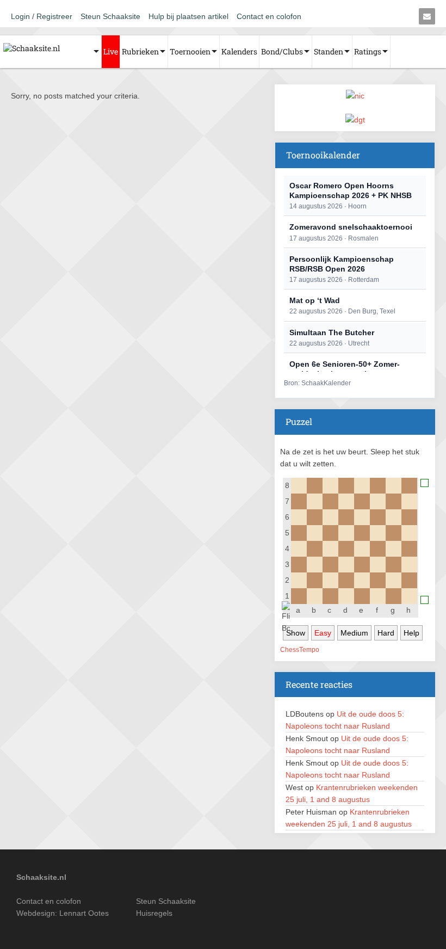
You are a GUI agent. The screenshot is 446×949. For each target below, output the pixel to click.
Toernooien (190, 51)
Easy (322, 632)
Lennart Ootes (84, 913)
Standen (328, 51)
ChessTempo (299, 650)
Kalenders (239, 51)
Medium (354, 632)
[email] (427, 16)
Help (411, 632)
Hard (385, 632)
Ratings (367, 51)
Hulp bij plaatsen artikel (188, 16)
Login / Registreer (41, 16)
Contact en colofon (269, 16)
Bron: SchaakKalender (317, 383)
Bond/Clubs (282, 51)
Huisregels (154, 913)
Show (295, 632)
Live (110, 51)
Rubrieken (140, 51)
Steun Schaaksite (110, 16)
